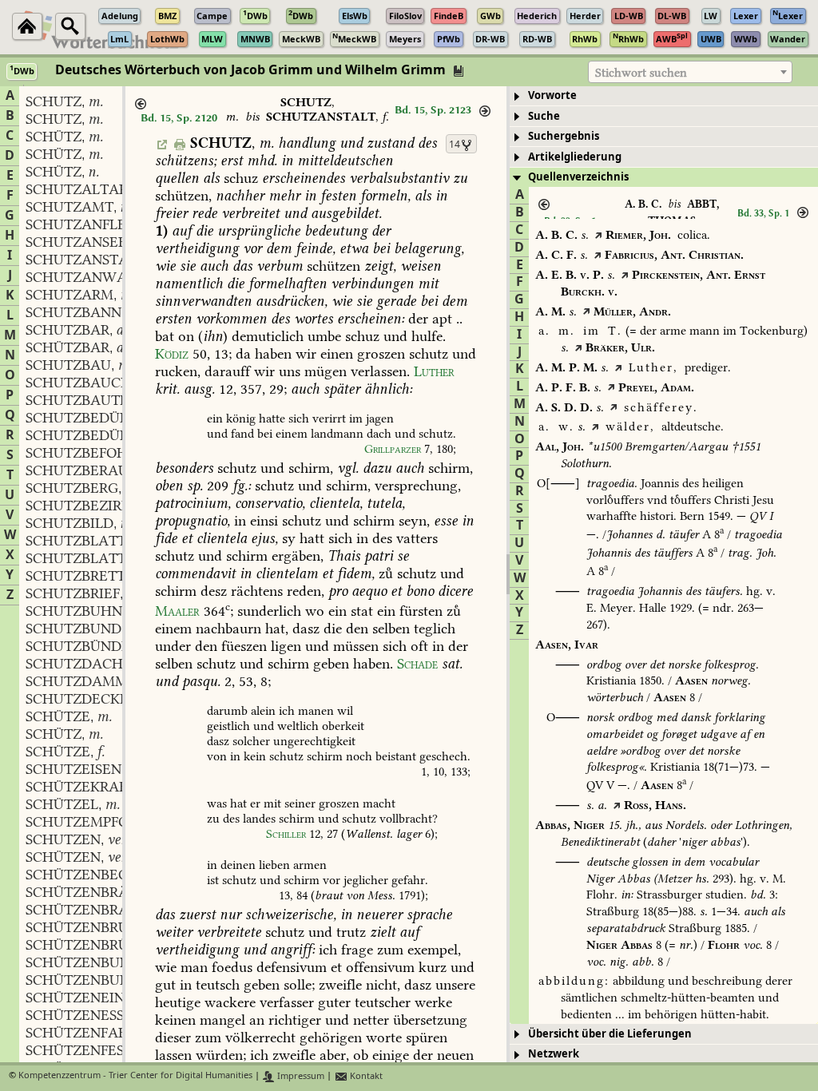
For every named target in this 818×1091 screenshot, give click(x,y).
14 (454, 144)
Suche (544, 116)
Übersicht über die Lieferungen (610, 1033)
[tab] (664, 96)
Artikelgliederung (574, 157)
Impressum (299, 1076)
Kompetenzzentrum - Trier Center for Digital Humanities (135, 1076)
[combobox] (690, 72)
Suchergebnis (563, 136)
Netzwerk (553, 1053)
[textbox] (690, 72)
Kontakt (365, 1076)
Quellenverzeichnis (578, 176)
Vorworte (552, 95)
